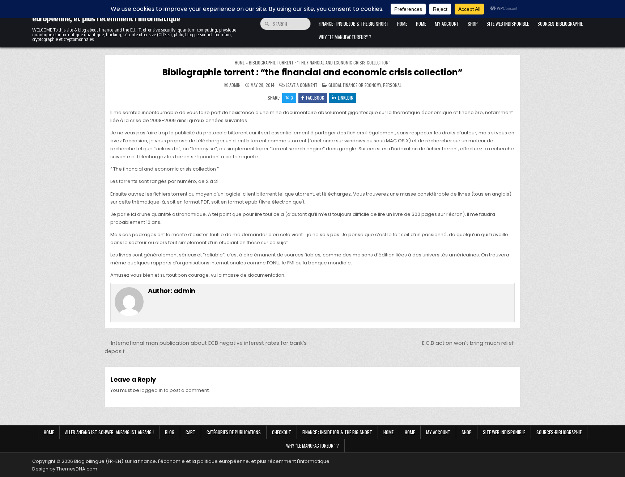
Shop (473, 23)
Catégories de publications (234, 432)
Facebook (315, 98)
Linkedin (345, 98)
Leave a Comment (302, 85)
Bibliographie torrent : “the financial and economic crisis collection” (312, 72)
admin (235, 85)
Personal (392, 85)
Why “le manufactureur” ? (345, 37)
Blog (169, 432)
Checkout (281, 432)
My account (447, 23)
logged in (151, 390)
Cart (190, 432)
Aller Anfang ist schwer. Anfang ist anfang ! (109, 432)
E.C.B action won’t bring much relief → (471, 343)
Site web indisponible (507, 23)
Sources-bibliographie (560, 23)
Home (402, 23)
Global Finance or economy (354, 85)
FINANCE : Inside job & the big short (353, 23)
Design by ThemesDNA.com (64, 468)
